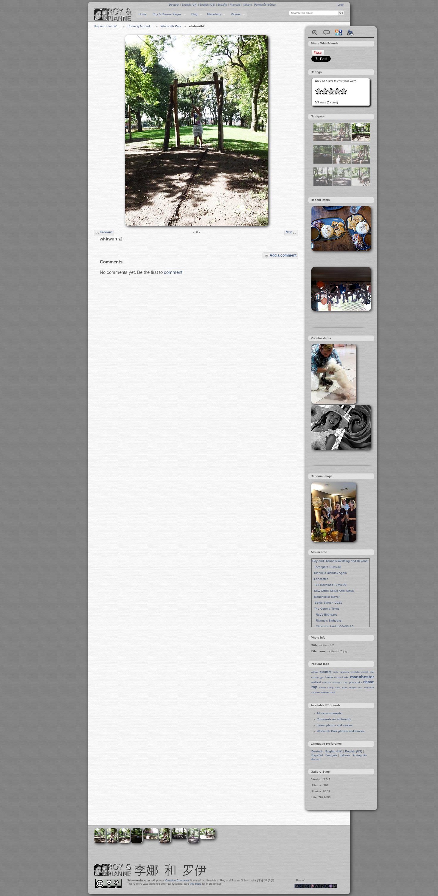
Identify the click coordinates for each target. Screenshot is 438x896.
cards (335, 672)
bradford (325, 671)
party (345, 682)
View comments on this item (327, 32)
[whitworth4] (342, 185)
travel (344, 688)
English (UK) (190, 4)
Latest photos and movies (334, 725)
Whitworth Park (171, 26)
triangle (352, 688)
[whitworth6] (322, 140)
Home (143, 14)
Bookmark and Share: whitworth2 (338, 32)
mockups (326, 682)
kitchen (337, 677)
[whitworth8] (342, 140)
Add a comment (283, 255)
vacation (315, 692)
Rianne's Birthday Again (329, 572)
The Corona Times (325, 608)
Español (223, 4)
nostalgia (337, 682)
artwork (314, 672)
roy (314, 687)
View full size (315, 32)
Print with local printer (350, 32)
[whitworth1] (322, 185)
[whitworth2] (361, 140)
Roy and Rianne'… (107, 26)
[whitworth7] (361, 162)
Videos (234, 14)
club (372, 672)
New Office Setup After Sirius (333, 590)
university (369, 688)
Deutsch (174, 4)
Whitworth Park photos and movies (340, 731)
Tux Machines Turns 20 (329, 584)
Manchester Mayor (325, 596)
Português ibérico (265, 4)
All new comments (329, 713)
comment (173, 272)
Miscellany (212, 14)
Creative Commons (177, 880)
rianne (368, 682)
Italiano (248, 4)
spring (330, 688)
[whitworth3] (361, 185)
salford (322, 688)
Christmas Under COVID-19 (332, 626)
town (338, 688)
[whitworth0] (342, 162)
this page (195, 883)
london (345, 677)
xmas (332, 692)
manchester (362, 676)
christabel (355, 672)
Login (341, 4)
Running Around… (140, 26)
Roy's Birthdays (324, 614)
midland (316, 682)
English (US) (208, 4)
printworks (355, 682)
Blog (193, 14)
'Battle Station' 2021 (327, 602)
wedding (325, 692)
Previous (106, 232)
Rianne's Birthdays (326, 620)
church (364, 672)
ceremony (344, 672)
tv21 (360, 688)
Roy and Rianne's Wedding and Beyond (340, 561)
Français (235, 4)
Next (289, 232)
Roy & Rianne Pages (165, 14)
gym (322, 677)
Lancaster (320, 578)
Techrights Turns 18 (326, 567)
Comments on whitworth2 (334, 719)
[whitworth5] (322, 162)
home (329, 677)
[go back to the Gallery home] (113, 14)
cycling (315, 677)
